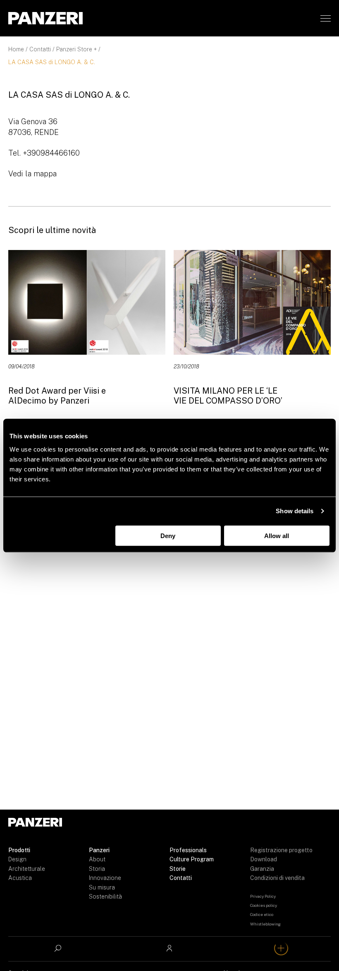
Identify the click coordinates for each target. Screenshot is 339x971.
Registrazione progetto (281, 850)
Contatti (40, 49)
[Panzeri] (45, 18)
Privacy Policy (263, 896)
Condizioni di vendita (277, 878)
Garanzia (262, 868)
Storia (97, 868)
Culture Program (192, 859)
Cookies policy (263, 905)
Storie (178, 868)
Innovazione (105, 878)
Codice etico (261, 914)
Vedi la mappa (32, 173)
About (97, 859)
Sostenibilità (105, 896)
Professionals (188, 850)
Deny (167, 535)
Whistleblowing (265, 923)
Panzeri (99, 850)
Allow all (276, 535)
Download (263, 859)
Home (16, 49)
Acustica (20, 878)
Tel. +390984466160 (44, 153)
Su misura (102, 887)
